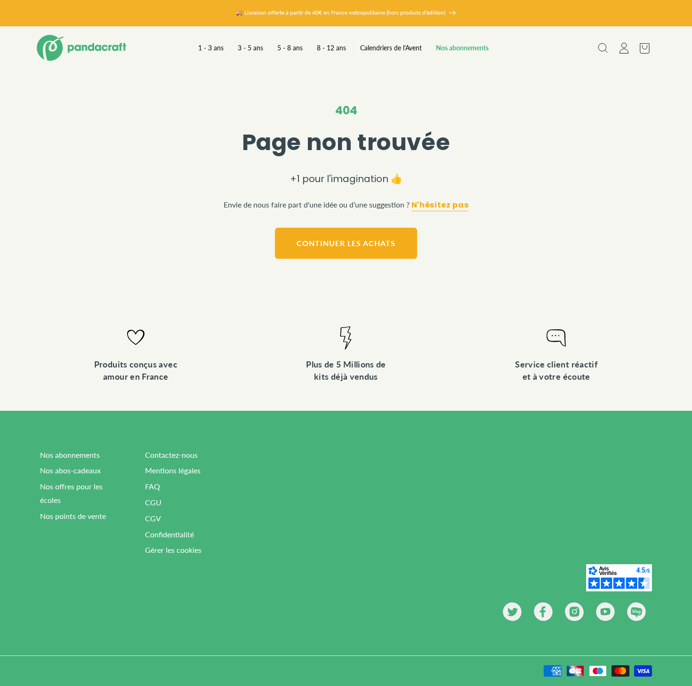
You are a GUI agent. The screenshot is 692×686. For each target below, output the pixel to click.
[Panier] (644, 48)
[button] (602, 48)
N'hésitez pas (439, 205)
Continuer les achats (346, 243)
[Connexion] (623, 48)
